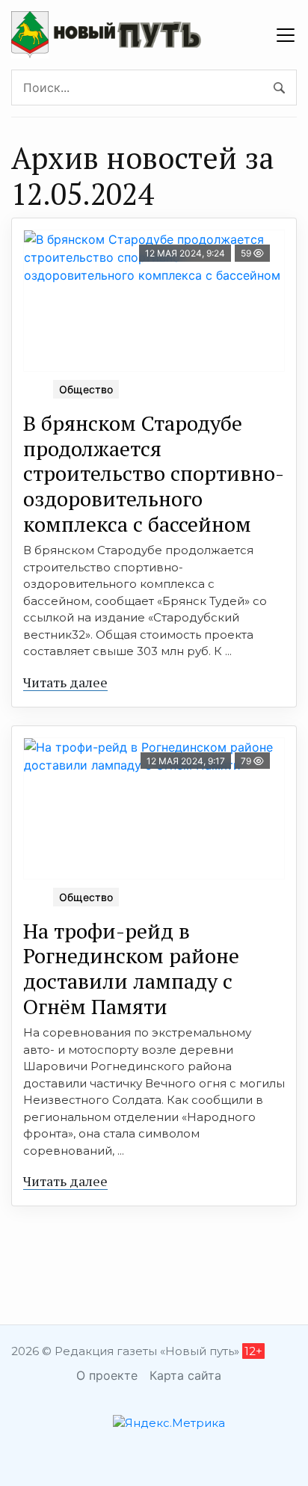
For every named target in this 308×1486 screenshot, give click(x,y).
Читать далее (65, 682)
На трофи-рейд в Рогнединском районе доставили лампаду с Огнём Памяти (131, 968)
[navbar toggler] (285, 35)
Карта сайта (185, 1375)
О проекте (107, 1375)
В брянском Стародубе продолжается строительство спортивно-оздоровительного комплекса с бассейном (153, 473)
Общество (86, 389)
